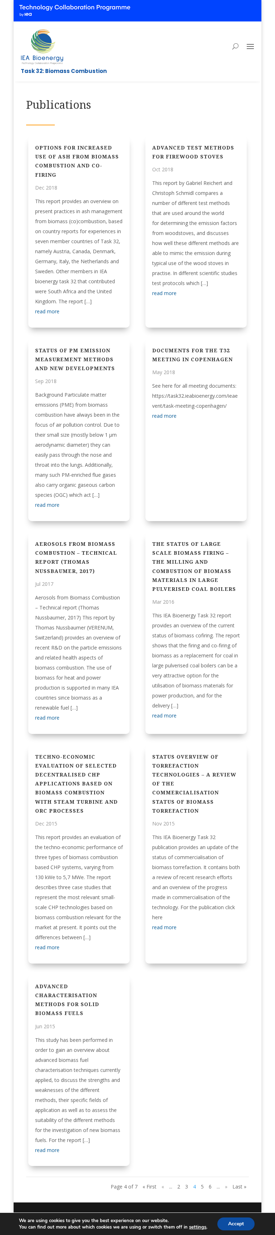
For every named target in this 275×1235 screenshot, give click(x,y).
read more (47, 311)
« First (149, 1186)
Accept (236, 1223)
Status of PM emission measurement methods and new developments (75, 359)
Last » (239, 1186)
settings (197, 1227)
